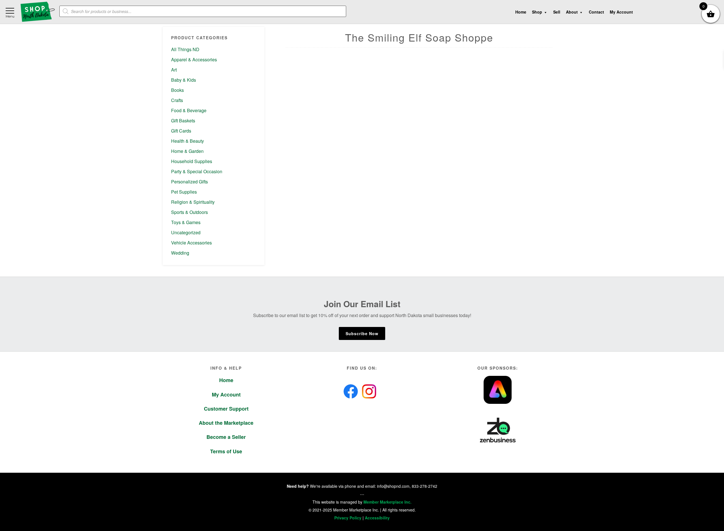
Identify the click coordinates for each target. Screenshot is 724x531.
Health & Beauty (187, 141)
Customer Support (226, 408)
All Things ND (185, 49)
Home (226, 380)
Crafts (177, 100)
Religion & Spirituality (193, 202)
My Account (226, 394)
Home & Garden (187, 151)
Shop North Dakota (37, 12)
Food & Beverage (188, 110)
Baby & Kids (183, 80)
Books (177, 90)
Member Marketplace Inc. (387, 502)
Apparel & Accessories (194, 59)
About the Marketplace (226, 422)
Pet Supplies (184, 191)
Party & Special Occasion (196, 171)
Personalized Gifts (189, 181)
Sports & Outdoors (189, 212)
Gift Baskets (183, 120)
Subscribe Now (362, 333)
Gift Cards (181, 130)
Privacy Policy (347, 518)
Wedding (180, 253)
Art (174, 69)
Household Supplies (191, 161)
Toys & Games (186, 222)
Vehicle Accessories (191, 242)
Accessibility (377, 518)
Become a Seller (226, 437)
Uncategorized (186, 232)
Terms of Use (226, 451)
